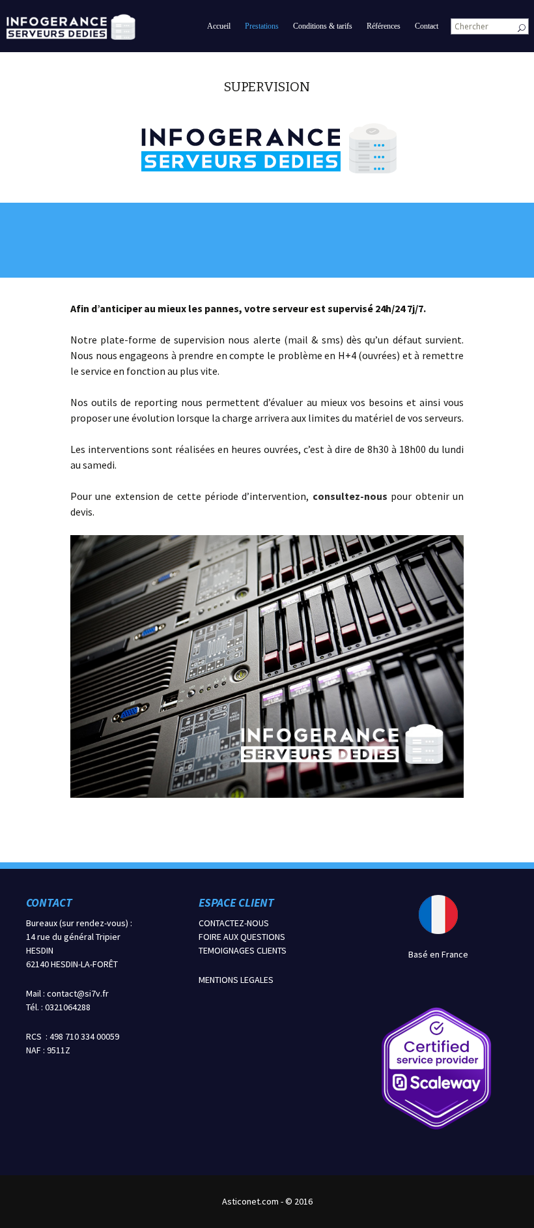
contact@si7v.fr (78, 993)
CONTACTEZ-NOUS (234, 923)
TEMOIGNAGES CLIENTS (243, 950)
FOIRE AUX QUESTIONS (242, 937)
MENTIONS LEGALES (236, 980)
